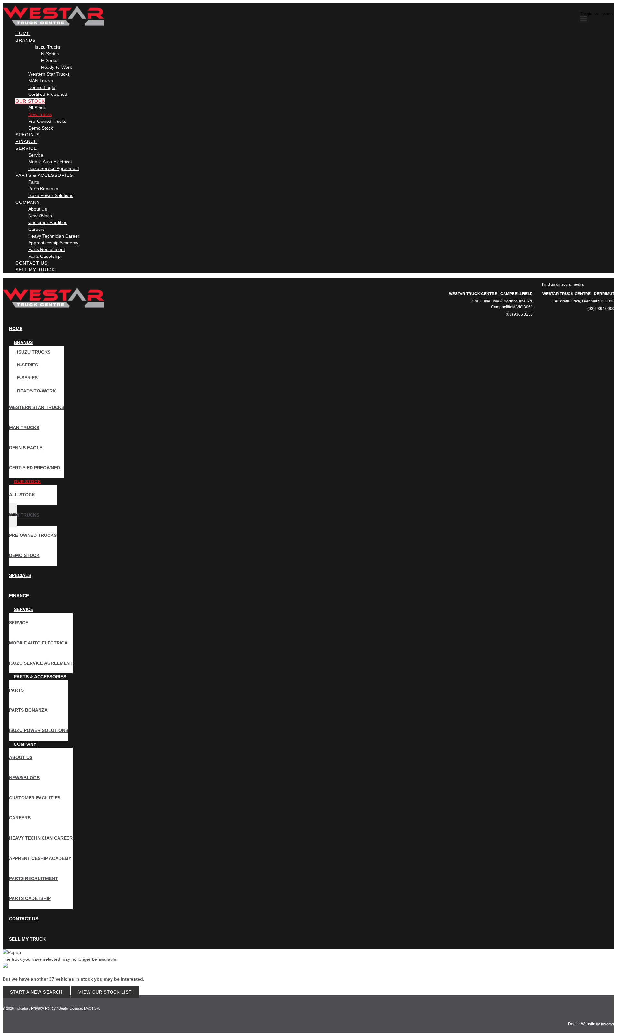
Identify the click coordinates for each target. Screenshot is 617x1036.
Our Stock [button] (30, 101)
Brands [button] (25, 40)
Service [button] (26, 148)
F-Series (49, 60)
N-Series (50, 53)
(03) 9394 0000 (600, 308)
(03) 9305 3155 (519, 314)
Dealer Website (581, 1024)
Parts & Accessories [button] (44, 175)
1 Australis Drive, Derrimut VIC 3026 (583, 301)
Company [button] (27, 202)
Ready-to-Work (56, 67)
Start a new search (36, 992)
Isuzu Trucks (47, 47)
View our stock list (105, 992)
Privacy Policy (43, 1008)
